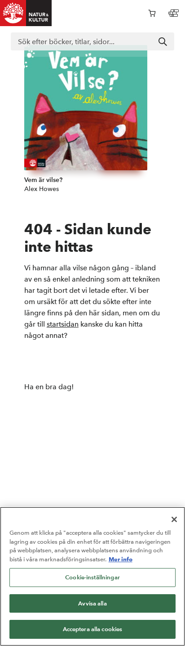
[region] (92, 576)
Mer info (120, 559)
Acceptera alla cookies (93, 629)
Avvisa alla (92, 603)
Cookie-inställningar (92, 577)
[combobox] (92, 41)
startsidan (63, 324)
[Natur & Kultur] (26, 13)
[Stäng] (174, 519)
